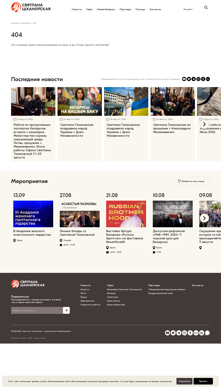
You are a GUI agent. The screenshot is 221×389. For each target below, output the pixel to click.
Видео (84, 297)
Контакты (155, 9)
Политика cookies (18, 338)
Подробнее (184, 381)
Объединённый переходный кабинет (166, 289)
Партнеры (125, 9)
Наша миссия (113, 301)
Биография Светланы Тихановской (124, 289)
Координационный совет (160, 293)
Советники (112, 297)
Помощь (140, 9)
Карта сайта (39, 338)
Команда (111, 293)
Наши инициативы (116, 305)
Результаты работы (90, 305)
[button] (204, 124)
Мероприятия (29, 181)
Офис (89, 9)
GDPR (30, 338)
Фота (83, 293)
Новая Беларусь (106, 9)
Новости (77, 9)
